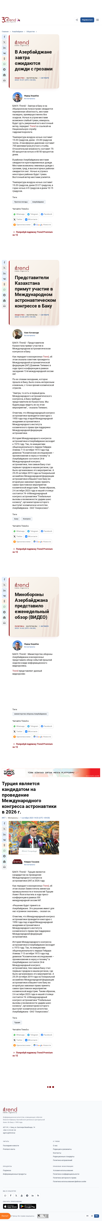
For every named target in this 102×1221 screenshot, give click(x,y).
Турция (17, 1022)
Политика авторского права (64, 1178)
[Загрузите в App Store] (10, 1206)
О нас (55, 1146)
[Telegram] (27, 1195)
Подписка (7, 1170)
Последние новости (11, 1146)
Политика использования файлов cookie (69, 1181)
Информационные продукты (14, 1174)
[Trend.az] (11, 20)
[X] (16, 1195)
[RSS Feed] (38, 1195)
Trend (33, 126)
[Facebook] (10, 1195)
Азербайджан (38, 202)
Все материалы (29, 99)
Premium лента (9, 1149)
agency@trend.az (9, 1133)
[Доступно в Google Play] (27, 1206)
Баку (16, 519)
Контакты (57, 1153)
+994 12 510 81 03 (9, 1130)
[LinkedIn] (32, 1195)
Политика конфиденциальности (66, 1174)
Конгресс (27, 519)
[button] (4, 37)
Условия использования (63, 1170)
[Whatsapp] (5, 1195)
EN (87, 1216)
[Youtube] (21, 1195)
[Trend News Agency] (10, 1110)
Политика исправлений (62, 1160)
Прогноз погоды (21, 202)
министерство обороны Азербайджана (30, 714)
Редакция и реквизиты (62, 1149)
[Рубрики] (97, 19)
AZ (92, 1216)
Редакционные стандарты (63, 1157)
